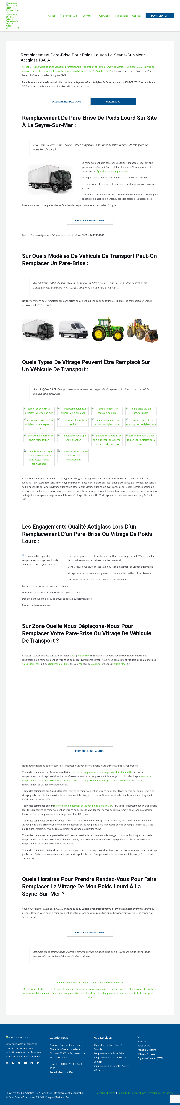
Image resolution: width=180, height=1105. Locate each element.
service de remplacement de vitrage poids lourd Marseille (102, 772)
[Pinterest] (31, 1063)
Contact (136, 15)
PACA (73, 655)
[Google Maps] (7, 1063)
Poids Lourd (144, 1045)
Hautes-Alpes (119, 663)
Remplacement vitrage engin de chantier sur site (101, 989)
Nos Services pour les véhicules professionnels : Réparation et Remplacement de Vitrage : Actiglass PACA (87, 66)
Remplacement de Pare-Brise (109, 1053)
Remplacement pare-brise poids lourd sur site (76, 993)
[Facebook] (13, 1063)
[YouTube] (25, 1063)
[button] (160, 15)
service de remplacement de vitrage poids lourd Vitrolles (101, 780)
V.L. (139, 1037)
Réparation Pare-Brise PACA (108, 982)
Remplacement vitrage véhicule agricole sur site (48, 989)
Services (87, 15)
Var (80, 663)
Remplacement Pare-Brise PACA (74, 982)
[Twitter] (19, 1063)
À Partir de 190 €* (69, 15)
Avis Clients (105, 15)
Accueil (51, 15)
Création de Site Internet (161, 1092)
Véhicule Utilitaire (147, 1049)
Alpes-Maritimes (30, 663)
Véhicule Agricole (147, 1054)
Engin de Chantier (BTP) (150, 1058)
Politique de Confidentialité (132, 1092)
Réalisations (121, 15)
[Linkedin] (38, 1063)
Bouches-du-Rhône (59, 663)
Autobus (142, 1041)
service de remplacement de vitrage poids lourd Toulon (83, 805)
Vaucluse (95, 663)
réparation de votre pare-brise (112, 171)
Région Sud (83, 655)
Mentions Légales (105, 1092)
